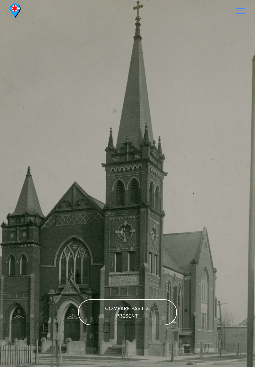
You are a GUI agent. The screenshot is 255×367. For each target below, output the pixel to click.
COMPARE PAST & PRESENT (127, 312)
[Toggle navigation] (240, 11)
